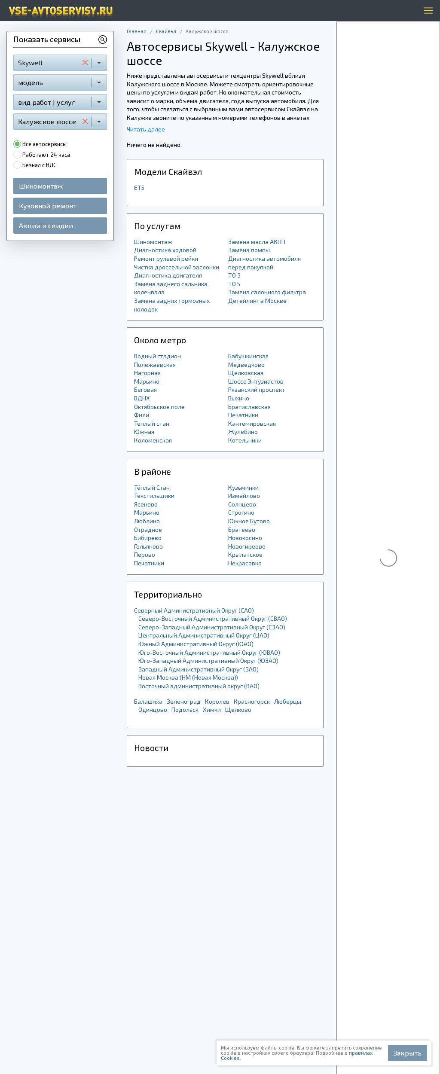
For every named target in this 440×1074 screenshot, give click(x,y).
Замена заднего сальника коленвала (171, 288)
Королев (217, 701)
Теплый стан (151, 423)
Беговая (145, 389)
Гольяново (148, 546)
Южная (144, 431)
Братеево (241, 529)
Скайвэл (166, 31)
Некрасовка (245, 563)
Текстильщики (154, 495)
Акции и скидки (46, 225)
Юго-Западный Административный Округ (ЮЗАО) (208, 660)
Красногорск (252, 701)
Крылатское (245, 554)
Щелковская (245, 372)
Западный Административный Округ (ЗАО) (198, 669)
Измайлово (244, 495)
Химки (212, 709)
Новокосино (245, 537)
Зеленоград (184, 701)
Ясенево (146, 504)
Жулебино (243, 431)
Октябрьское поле (159, 406)
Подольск (185, 709)
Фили (141, 414)
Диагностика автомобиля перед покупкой (264, 263)
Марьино (146, 381)
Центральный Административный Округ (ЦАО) (203, 635)
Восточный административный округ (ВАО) (199, 686)
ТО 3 (234, 275)
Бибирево (148, 537)
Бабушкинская (248, 356)
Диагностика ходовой (165, 249)
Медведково (246, 364)
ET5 (139, 187)
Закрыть (408, 1053)
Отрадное (148, 529)
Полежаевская (155, 364)
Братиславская (249, 406)
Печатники (243, 414)
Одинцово (152, 709)
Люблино (147, 521)
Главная (137, 31)
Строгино (241, 512)
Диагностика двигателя (168, 275)
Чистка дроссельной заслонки (176, 267)
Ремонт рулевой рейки (166, 258)
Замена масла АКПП (256, 241)
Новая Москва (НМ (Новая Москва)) (188, 677)
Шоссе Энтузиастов (256, 381)
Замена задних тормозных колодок (172, 305)
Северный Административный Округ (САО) (194, 610)
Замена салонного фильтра (267, 292)
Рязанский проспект (256, 389)
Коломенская (153, 440)
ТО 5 (234, 283)
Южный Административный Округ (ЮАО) (196, 643)
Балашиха (148, 701)
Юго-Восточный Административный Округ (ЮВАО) (209, 652)
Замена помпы (249, 249)
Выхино (238, 398)
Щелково (238, 709)
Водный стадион (157, 356)
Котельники (245, 440)
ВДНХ (142, 398)
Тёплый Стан (152, 487)
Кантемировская (252, 423)
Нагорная (147, 372)
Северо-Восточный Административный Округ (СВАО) (212, 618)
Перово (144, 554)
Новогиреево (247, 546)
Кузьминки (243, 487)
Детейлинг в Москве (257, 300)
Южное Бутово (249, 521)
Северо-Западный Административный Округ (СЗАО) (211, 627)
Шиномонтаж (41, 186)
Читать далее (146, 129)
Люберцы (287, 701)
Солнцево (242, 504)
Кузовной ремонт (47, 205)
